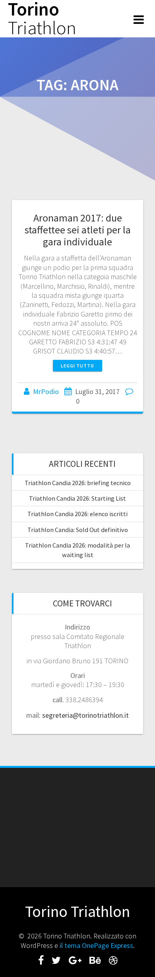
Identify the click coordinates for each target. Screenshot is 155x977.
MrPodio (46, 391)
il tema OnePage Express (96, 945)
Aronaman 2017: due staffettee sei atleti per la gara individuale (78, 229)
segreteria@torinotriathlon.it (85, 715)
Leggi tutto (77, 366)
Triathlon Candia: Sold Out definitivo (77, 530)
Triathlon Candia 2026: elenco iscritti (77, 514)
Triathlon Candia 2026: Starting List (77, 498)
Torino (42, 18)
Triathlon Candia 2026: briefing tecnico (78, 483)
